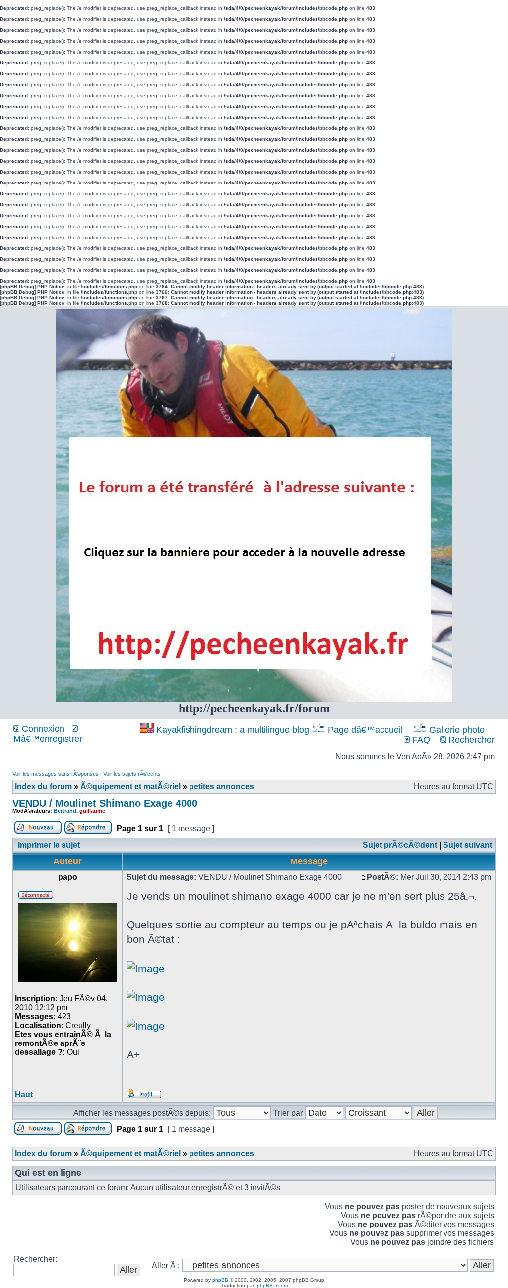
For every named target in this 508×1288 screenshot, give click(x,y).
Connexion (41, 729)
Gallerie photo (457, 730)
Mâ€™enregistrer (47, 739)
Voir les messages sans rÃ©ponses (55, 774)
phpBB (220, 1280)
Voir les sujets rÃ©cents (132, 774)
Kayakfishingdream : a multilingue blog (233, 730)
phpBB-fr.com (272, 1285)
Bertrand (65, 811)
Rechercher (470, 740)
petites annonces (221, 786)
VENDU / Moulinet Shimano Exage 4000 (104, 803)
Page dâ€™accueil (365, 730)
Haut (24, 1094)
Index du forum (43, 786)
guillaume (92, 811)
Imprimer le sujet (49, 845)
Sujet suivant (467, 845)
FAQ (420, 740)
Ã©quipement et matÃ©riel (130, 786)
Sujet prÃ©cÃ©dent (400, 845)
